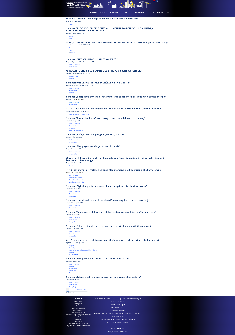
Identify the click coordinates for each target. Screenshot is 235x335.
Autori (71, 50)
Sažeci (71, 24)
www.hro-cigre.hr (78, 306)
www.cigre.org (78, 304)
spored (73, 52)
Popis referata (73, 175)
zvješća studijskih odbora (77, 182)
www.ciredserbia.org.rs (78, 312)
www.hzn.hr (78, 319)
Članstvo (150, 12)
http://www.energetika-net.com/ (78, 323)
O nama (124, 12)
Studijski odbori (136, 12)
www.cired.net (78, 301)
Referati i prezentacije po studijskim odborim (83, 250)
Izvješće (71, 78)
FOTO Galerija (73, 254)
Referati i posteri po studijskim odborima (81, 180)
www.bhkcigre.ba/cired (78, 308)
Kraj (85, 290)
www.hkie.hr (78, 321)
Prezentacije (73, 67)
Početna (93, 12)
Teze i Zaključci (73, 76)
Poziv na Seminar (74, 217)
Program (72, 245)
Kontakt (160, 12)
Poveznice (114, 12)
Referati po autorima (75, 178)
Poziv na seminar (74, 64)
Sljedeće (79, 290)
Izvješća (71, 252)
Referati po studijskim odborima (79, 114)
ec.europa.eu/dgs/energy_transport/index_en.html (80, 315)
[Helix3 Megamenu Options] (168, 12)
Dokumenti (72, 271)
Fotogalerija (72, 287)
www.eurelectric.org (78, 317)
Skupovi (103, 12)
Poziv (70, 38)
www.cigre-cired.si (78, 310)
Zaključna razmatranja (76, 130)
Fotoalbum (72, 273)
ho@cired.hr (119, 316)
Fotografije (72, 196)
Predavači (72, 128)
